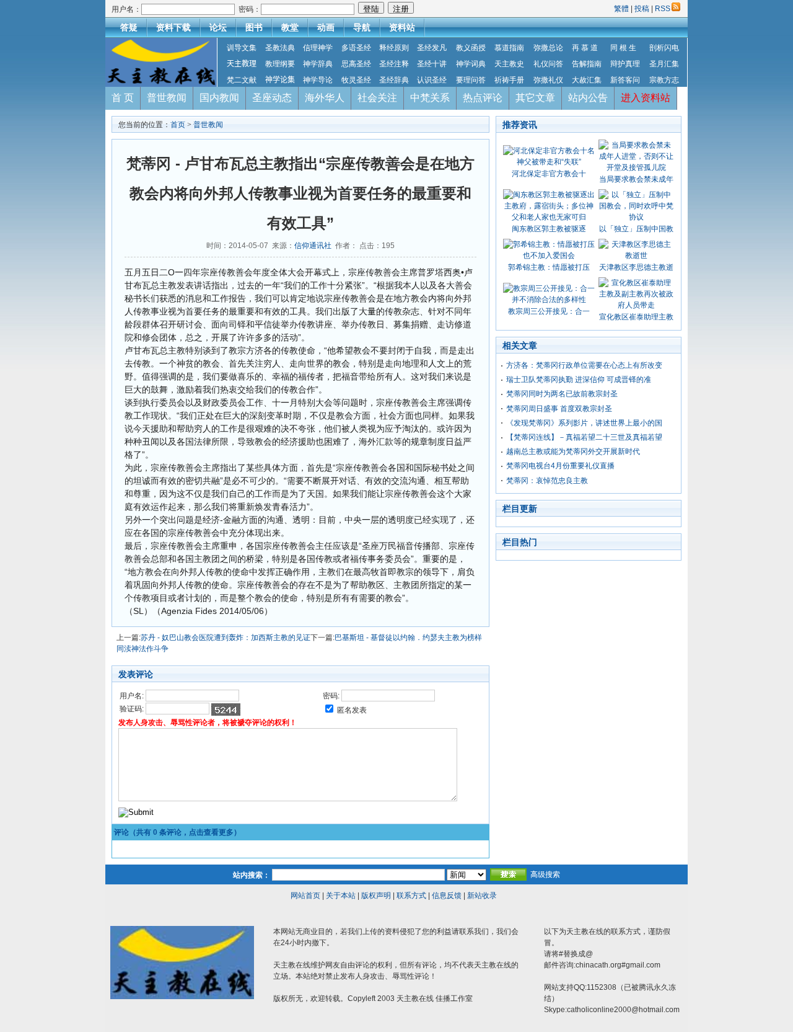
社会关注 (377, 97)
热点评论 (482, 97)
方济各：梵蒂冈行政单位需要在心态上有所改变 (584, 365)
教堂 (290, 27)
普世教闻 (166, 97)
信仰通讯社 (312, 245)
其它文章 (535, 97)
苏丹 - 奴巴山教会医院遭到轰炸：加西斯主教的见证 (225, 637)
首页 (177, 124)
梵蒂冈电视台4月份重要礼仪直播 (560, 465)
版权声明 (376, 895)
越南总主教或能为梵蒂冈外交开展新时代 (573, 451)
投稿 (641, 8)
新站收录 (482, 895)
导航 (361, 27)
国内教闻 (219, 97)
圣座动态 (272, 97)
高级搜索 (545, 874)
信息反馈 (447, 895)
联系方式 (411, 895)
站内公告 (588, 97)
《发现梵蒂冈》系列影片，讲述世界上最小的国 (584, 423)
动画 (326, 27)
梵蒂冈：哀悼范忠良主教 (547, 480)
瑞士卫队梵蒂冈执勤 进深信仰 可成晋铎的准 (578, 379)
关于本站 (341, 895)
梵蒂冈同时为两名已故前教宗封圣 (562, 393)
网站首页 (305, 895)
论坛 (218, 27)
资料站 (402, 27)
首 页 (123, 97)
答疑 (129, 27)
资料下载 (173, 27)
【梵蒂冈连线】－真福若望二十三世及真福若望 (584, 437)
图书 (254, 27)
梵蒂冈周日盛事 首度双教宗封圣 (559, 408)
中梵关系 (430, 97)
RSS (662, 8)
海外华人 (324, 97)
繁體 (622, 8)
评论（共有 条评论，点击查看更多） (177, 832)
